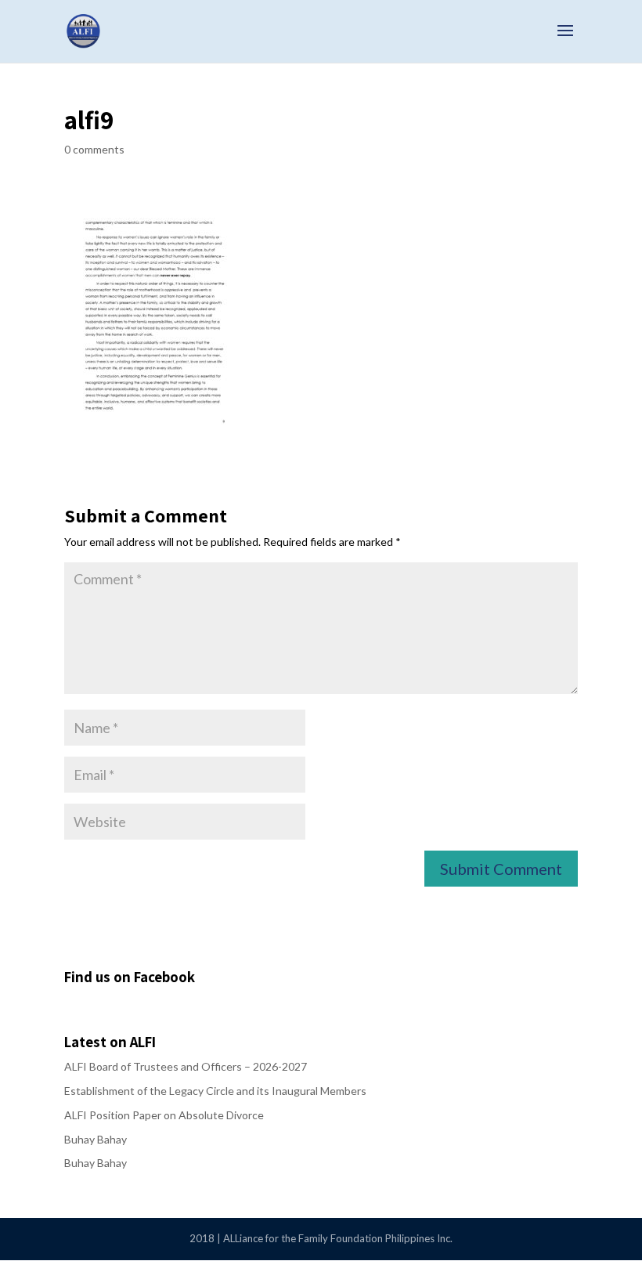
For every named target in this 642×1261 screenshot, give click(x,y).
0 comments (94, 149)
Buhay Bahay (95, 1139)
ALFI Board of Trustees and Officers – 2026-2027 (185, 1066)
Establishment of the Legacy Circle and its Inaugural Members (215, 1090)
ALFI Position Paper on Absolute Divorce (164, 1115)
